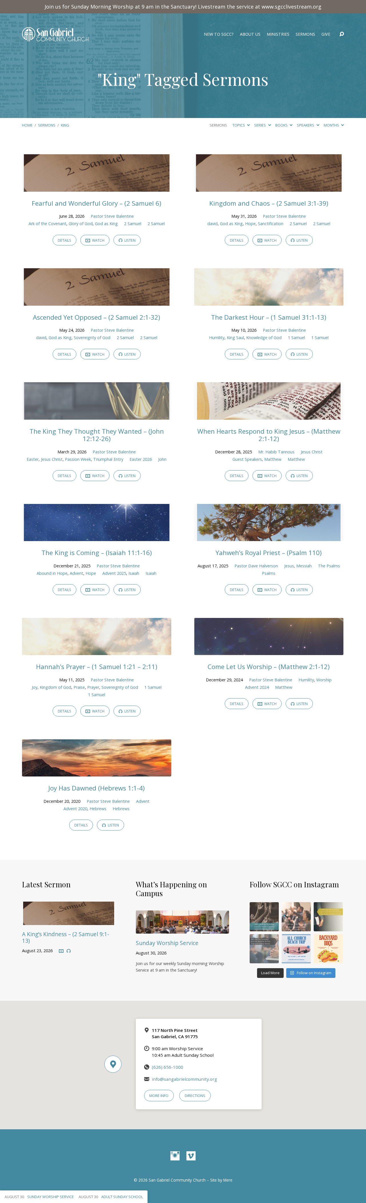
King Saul (235, 337)
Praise (79, 687)
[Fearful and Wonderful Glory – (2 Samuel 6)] (96, 187)
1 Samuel (296, 337)
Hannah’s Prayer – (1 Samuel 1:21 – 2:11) (96, 666)
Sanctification (270, 223)
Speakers (306, 125)
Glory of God (81, 223)
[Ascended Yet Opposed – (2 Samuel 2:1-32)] (96, 301)
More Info (158, 1095)
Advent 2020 (75, 808)
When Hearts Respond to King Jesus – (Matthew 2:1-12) (268, 435)
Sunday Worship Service (167, 943)
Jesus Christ (52, 459)
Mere (227, 1180)
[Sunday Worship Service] (182, 929)
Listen (130, 240)
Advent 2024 (257, 687)
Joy (34, 687)
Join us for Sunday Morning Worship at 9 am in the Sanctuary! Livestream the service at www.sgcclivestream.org (183, 6)
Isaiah (133, 573)
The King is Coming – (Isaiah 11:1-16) (96, 552)
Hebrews (97, 808)
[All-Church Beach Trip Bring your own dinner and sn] (296, 948)
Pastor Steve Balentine (112, 216)
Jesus (289, 566)
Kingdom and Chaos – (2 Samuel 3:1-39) (268, 203)
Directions (195, 1095)
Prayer (93, 687)
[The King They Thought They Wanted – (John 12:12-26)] (96, 415)
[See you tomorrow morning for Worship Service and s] (328, 916)
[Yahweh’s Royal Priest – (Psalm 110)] (268, 537)
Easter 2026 (141, 459)
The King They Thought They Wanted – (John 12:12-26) (96, 435)
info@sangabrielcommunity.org (184, 1079)
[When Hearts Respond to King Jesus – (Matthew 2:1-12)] (268, 415)
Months (332, 125)
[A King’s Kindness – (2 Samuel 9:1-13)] (68, 921)
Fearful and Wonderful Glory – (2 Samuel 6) (96, 203)
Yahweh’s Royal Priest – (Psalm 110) (269, 552)
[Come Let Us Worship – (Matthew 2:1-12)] (268, 651)
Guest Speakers (247, 459)
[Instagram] (175, 1155)
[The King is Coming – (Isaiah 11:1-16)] (96, 537)
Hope (250, 223)
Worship (324, 679)
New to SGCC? (219, 34)
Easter (33, 459)
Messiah (304, 566)
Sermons (305, 34)
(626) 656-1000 (167, 1067)
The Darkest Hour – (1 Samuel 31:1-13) (268, 317)
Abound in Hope (52, 573)
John (162, 459)
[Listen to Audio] (69, 951)
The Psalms (329, 566)
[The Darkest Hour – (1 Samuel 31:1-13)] (268, 301)
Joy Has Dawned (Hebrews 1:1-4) (96, 788)
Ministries (278, 34)
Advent (76, 573)
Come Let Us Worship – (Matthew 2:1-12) (269, 666)
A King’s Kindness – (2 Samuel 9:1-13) (65, 937)
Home (27, 125)
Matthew (272, 459)
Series (260, 125)
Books (282, 125)
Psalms (268, 573)
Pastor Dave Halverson (256, 566)
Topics (239, 125)
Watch (97, 240)
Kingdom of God (55, 687)
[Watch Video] (61, 951)
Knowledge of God (264, 337)
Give (325, 34)
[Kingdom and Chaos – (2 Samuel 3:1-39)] (268, 187)
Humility (216, 337)
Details (64, 240)
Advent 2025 (114, 573)
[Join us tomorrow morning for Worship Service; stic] (264, 916)
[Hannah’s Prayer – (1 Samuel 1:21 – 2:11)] (96, 651)
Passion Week (78, 459)
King (65, 125)
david (212, 223)
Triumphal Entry (108, 459)
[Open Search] (341, 34)
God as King (106, 223)
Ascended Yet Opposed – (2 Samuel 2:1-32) (96, 317)
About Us (250, 34)
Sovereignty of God (92, 337)
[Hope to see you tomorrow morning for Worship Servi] (296, 916)
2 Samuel (132, 223)
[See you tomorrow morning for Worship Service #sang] (264, 948)
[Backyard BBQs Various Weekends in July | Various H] (328, 948)
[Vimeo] (191, 1155)
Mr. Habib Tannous (276, 452)
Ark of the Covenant (47, 223)
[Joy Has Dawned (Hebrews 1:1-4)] (96, 772)
